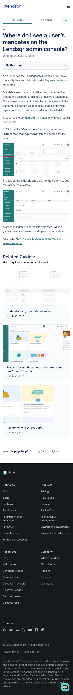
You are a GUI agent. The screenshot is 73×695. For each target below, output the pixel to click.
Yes (43, 451)
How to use (47, 497)
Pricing (45, 491)
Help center (10, 564)
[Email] (11, 630)
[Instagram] (43, 630)
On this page (14, 65)
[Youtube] (30, 630)
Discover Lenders (13, 589)
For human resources (15, 539)
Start (5, 491)
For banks (8, 504)
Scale (6, 497)
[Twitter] (24, 630)
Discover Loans (12, 596)
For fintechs (9, 510)
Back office (47, 510)
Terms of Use (31, 651)
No (58, 451)
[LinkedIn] (17, 630)
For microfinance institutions (12, 518)
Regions (45, 570)
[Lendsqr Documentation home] (12, 6)
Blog (5, 557)
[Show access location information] (5, 472)
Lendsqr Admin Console (35, 117)
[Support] (4, 630)
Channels (46, 504)
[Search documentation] (66, 20)
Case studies (10, 577)
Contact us (47, 583)
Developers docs (13, 570)
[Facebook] (36, 630)
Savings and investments (55, 526)
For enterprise (11, 533)
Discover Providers (14, 583)
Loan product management (48, 518)
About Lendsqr (49, 564)
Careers (45, 577)
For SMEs (8, 526)
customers (62, 80)
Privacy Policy (11, 651)
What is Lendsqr (50, 557)
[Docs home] (4, 28)
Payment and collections (55, 533)
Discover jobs (11, 602)
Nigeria (13, 472)
